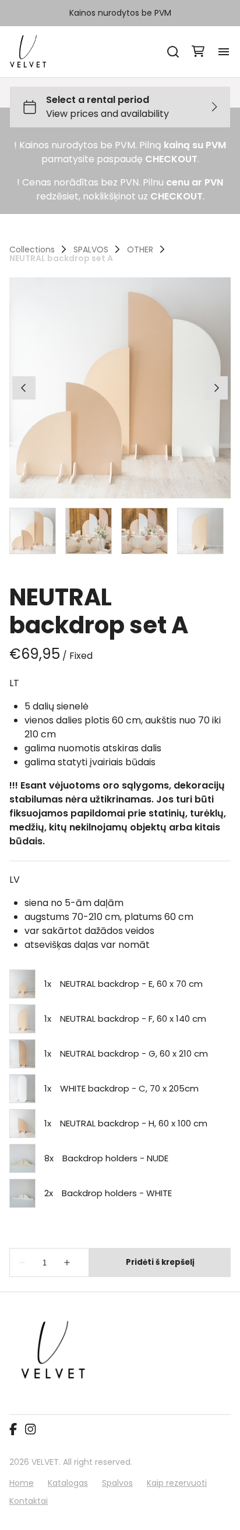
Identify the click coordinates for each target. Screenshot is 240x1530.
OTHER (140, 249)
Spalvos (117, 1483)
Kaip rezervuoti (177, 1483)
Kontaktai (28, 1501)
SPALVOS (90, 249)
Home (21, 1483)
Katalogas (68, 1483)
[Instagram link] (30, 1430)
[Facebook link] (13, 1430)
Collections (32, 249)
